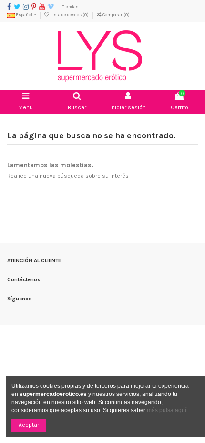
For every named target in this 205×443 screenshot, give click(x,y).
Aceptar (29, 425)
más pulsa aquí (165, 410)
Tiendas (70, 6)
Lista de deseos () (69, 14)
